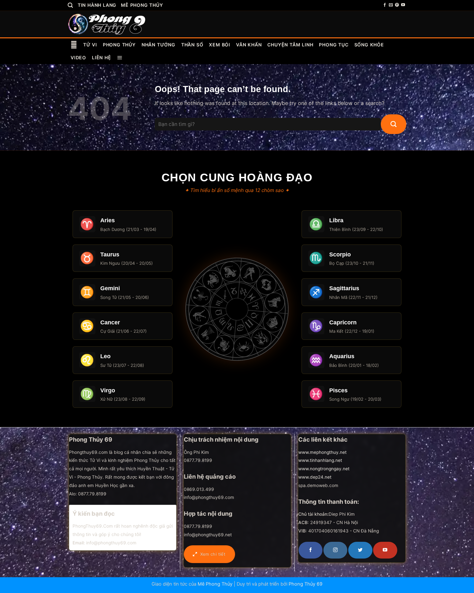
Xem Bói (219, 44)
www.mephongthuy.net (322, 452)
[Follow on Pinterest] (397, 5)
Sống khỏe (369, 44)
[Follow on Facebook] (385, 5)
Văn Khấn (249, 44)
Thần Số (192, 44)
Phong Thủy (119, 44)
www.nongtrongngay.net (324, 468)
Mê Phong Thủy (142, 5)
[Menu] (120, 57)
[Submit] (393, 124)
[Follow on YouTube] (403, 5)
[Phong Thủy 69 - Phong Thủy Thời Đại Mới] (107, 24)
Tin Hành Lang (97, 5)
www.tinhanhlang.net (320, 460)
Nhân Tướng (158, 44)
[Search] (70, 5)
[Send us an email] (391, 5)
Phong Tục (333, 44)
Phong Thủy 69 (305, 584)
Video (78, 57)
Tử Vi (90, 44)
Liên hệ (101, 57)
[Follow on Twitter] (360, 550)
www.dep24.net (314, 477)
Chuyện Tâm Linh (290, 44)
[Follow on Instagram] (335, 550)
